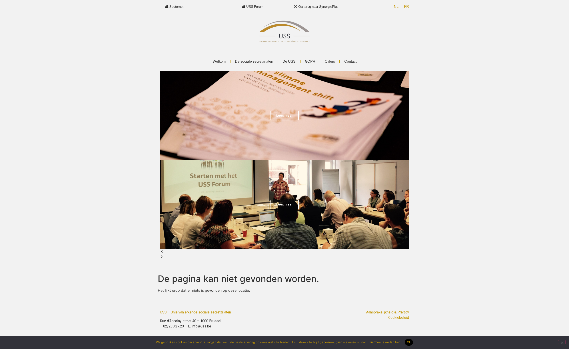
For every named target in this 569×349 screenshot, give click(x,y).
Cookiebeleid (398, 317)
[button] (284, 251)
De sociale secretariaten (254, 61)
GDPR (310, 61)
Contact (350, 61)
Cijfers (330, 61)
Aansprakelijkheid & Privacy (387, 312)
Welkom (219, 61)
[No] (562, 342)
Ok (409, 342)
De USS (289, 61)
